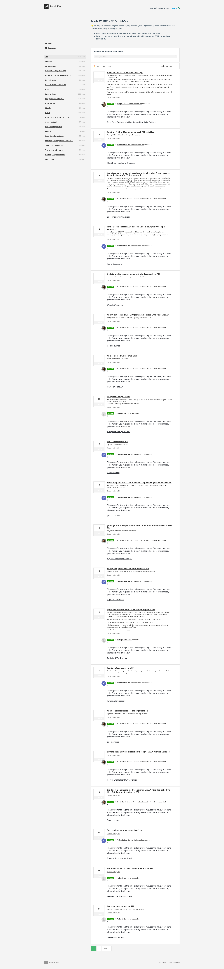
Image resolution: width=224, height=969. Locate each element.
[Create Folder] (113, 472)
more (128, 630)
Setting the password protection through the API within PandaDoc (138, 752)
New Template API (115, 387)
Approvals (49, 61)
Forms (47, 89)
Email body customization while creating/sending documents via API (139, 482)
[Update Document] (115, 599)
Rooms (48, 131)
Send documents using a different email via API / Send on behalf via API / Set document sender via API (138, 791)
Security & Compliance (54, 136)
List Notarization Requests (118, 217)
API (46, 57)
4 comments (111, 872)
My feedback (50, 48)
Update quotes (113, 346)
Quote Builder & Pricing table (57, 117)
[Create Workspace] (115, 701)
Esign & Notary (51, 80)
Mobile (48, 108)
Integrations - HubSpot (54, 99)
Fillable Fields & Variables (55, 85)
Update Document (115, 305)
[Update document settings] (119, 558)
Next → (107, 948)
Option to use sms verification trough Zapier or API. (131, 609)
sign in (174, 8)
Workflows (49, 159)
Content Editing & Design (55, 71)
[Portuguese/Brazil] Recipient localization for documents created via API (139, 526)
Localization (50, 103)
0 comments (111, 97)
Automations (50, 66)
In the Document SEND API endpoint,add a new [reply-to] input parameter (136, 227)
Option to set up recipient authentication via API (130, 868)
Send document (114, 820)
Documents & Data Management (58, 75)
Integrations (50, 94)
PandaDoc (162, 963)
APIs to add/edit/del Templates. (122, 356)
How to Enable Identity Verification (122, 780)
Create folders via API (117, 441)
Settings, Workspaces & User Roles (59, 141)
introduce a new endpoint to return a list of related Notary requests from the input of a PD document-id (139, 174)
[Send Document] (114, 264)
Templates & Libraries (54, 150)
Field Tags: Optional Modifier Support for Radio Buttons (131, 122)
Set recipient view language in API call (125, 830)
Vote (100, 80)
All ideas (48, 43)
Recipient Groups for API (118, 396)
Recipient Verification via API (119, 896)
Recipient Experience (53, 127)
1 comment (111, 239)
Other (47, 113)
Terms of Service (174, 963)
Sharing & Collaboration (55, 145)
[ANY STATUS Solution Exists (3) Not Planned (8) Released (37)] (168, 66)
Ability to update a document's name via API (128, 568)
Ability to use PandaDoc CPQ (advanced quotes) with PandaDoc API (138, 315)
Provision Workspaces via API (120, 668)
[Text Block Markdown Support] (121, 163)
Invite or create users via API (120, 906)
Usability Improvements (55, 155)
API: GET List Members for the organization (127, 711)
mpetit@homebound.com (130, 404)
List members (113, 742)
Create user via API (115, 937)
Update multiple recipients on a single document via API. (133, 274)
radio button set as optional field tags (125, 72)
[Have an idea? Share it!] (53, 6)
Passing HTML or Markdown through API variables (130, 132)
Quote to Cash (51, 122)
